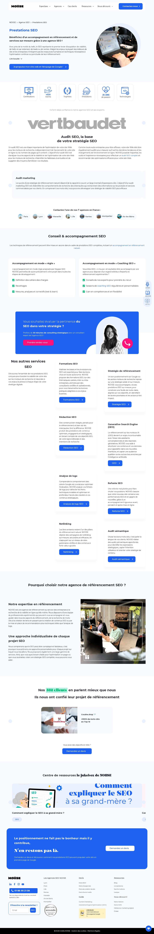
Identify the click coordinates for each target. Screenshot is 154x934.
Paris (26, 216)
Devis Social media (85, 892)
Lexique (116, 892)
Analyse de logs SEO (73, 504)
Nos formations (119, 889)
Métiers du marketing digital (124, 908)
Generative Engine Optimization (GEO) (92, 905)
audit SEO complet (130, 155)
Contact (147, 288)
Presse (116, 911)
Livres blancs (118, 886)
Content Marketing (85, 902)
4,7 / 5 (147, 304)
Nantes (88, 216)
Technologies (125, 97)
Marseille (57, 216)
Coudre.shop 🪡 (88, 714)
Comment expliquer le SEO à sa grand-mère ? (38, 813)
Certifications (28, 97)
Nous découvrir (104, 6)
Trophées (67, 97)
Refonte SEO (118, 511)
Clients (48, 97)
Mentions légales (94, 931)
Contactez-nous (130, 6)
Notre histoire (118, 902)
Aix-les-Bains (128, 216)
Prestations (86, 97)
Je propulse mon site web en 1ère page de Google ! (38, 67)
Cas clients (72, 6)
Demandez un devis (76, 751)
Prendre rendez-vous (37, 342)
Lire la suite (14, 59)
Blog (115, 883)
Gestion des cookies (78, 931)
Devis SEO (82, 883)
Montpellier (107, 216)
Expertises (43, 6)
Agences (58, 6)
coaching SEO (104, 286)
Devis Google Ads (85, 886)
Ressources (86, 6)
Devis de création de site (87, 889)
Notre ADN (118, 905)
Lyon (40, 216)
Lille (73, 216)
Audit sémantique (121, 559)
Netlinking (68, 552)
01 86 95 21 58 (22, 890)
